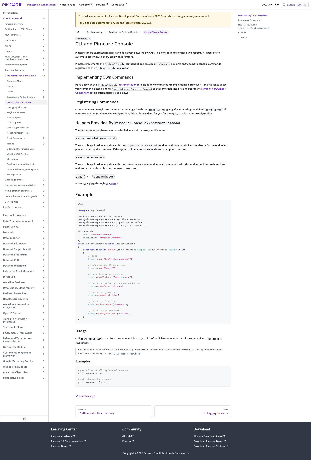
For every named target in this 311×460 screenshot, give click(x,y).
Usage (244, 37)
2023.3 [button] (266, 4)
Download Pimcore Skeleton (210, 446)
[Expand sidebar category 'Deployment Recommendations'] (43, 185)
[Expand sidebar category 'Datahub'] (43, 232)
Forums (100, 4)
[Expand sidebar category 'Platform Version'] (43, 207)
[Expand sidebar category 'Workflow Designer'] (43, 282)
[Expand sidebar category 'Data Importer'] (43, 238)
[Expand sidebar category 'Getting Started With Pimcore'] (43, 29)
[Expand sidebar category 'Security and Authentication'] (43, 96)
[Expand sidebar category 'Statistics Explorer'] (43, 327)
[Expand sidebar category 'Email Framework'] (43, 138)
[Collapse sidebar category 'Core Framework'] (43, 18)
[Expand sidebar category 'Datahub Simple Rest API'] (43, 249)
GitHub (126, 436)
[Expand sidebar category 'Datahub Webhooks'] (43, 265)
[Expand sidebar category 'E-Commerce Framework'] (43, 332)
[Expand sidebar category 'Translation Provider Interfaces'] (43, 320)
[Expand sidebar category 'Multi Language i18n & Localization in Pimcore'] (43, 58)
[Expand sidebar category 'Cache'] (43, 91)
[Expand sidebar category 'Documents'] (43, 40)
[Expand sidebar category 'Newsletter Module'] (43, 347)
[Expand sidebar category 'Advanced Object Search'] (43, 372)
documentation (127, 84)
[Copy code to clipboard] (227, 204)
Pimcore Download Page (208, 436)
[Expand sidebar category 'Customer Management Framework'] (43, 354)
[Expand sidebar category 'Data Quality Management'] (43, 287)
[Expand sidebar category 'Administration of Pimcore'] (43, 190)
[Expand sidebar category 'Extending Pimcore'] (43, 179)
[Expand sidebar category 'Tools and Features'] (43, 70)
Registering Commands (249, 20)
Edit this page (87, 396)
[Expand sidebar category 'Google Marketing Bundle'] (43, 361)
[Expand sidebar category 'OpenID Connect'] (43, 313)
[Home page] (78, 32)
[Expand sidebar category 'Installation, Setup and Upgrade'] (43, 196)
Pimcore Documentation (41, 4)
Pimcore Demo (59, 446)
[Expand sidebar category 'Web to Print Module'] (43, 366)
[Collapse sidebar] (24, 419)
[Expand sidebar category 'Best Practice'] (43, 201)
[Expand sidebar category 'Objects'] (43, 51)
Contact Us (117, 4)
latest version (133, 22)
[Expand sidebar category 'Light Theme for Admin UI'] (43, 221)
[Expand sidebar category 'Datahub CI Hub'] (43, 260)
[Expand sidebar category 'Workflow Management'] (43, 64)
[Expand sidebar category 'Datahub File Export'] (43, 243)
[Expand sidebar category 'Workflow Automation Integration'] (43, 306)
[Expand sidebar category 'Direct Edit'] (43, 276)
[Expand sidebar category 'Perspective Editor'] (43, 377)
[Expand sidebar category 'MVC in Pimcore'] (43, 34)
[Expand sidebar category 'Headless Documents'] (43, 299)
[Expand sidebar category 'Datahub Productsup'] (43, 254)
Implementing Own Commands (252, 15)
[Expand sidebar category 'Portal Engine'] (43, 226)
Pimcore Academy (61, 436)
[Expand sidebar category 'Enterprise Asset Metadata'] (43, 271)
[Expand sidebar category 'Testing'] (43, 143)
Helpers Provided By (253, 26)
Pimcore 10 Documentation (67, 441)
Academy (84, 4)
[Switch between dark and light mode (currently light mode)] (276, 4)
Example (242, 32)
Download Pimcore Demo (208, 441)
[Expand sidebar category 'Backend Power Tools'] (43, 293)
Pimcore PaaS (67, 4)
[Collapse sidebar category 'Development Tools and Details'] (43, 75)
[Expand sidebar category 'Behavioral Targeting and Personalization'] (43, 340)
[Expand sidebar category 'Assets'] (43, 45)
